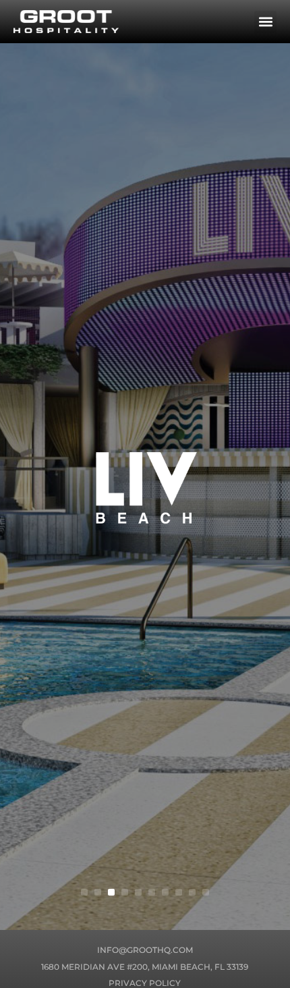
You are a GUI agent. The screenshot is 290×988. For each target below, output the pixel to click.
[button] (265, 22)
